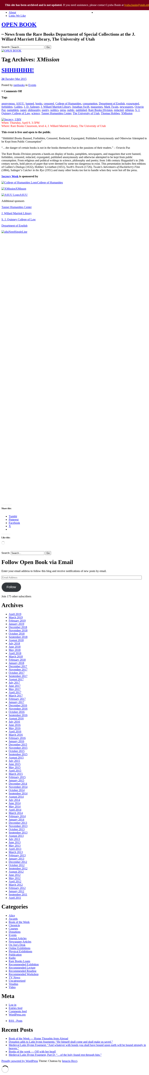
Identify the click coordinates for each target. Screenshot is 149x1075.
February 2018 (17, 659)
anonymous (8, 103)
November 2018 (18, 630)
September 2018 (18, 636)
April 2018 (15, 653)
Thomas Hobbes (110, 113)
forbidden (7, 106)
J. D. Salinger (31, 106)
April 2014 (15, 809)
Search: (5, 47)
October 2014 (17, 790)
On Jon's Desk (17, 944)
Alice (12, 915)
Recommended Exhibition (24, 964)
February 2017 (17, 698)
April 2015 (15, 770)
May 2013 (15, 845)
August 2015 (16, 757)
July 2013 (14, 839)
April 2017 (15, 692)
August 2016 (16, 718)
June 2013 (15, 842)
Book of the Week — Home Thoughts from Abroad (38, 1038)
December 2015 (18, 744)
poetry (45, 110)
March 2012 (16, 884)
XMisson (21, 188)
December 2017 (18, 666)
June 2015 (15, 764)
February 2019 (17, 620)
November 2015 (18, 747)
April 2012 (15, 881)
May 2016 (15, 728)
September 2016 (18, 715)
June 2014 (15, 803)
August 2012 (16, 871)
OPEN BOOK (19, 24)
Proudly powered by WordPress (19, 1061)
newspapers (126, 106)
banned (30, 103)
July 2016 (14, 721)
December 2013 (18, 822)
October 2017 (17, 672)
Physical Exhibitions (20, 951)
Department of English (112, 103)
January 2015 (16, 780)
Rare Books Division (100, 110)
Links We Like (17, 15)
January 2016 (16, 741)
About (12, 12)
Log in (12, 1004)
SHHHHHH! (17, 70)
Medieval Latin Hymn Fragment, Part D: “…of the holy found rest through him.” (55, 1054)
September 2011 (18, 894)
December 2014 (18, 783)
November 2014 (18, 786)
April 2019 (15, 614)
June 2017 (15, 685)
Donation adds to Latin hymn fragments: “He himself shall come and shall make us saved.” (61, 1041)
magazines (97, 106)
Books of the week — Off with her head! (32, 1051)
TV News (14, 977)
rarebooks (19, 85)
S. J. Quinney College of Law (18, 219)
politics (54, 110)
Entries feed (15, 1008)
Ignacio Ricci (69, 1061)
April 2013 (15, 848)
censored (49, 103)
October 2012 (17, 865)
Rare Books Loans (19, 961)
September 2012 (18, 868)
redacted (119, 110)
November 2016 (18, 708)
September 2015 (18, 754)
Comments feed (18, 1011)
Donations (15, 931)
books (38, 103)
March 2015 (16, 773)
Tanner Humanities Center (56, 113)
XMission (126, 113)
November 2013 (18, 826)
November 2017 (18, 669)
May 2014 (15, 806)
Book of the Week (19, 922)
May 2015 (15, 767)
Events (32, 85)
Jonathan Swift (80, 106)
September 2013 (18, 832)
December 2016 (18, 705)
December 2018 (18, 627)
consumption (90, 103)
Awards (13, 918)
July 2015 (14, 760)
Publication (15, 954)
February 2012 (17, 888)
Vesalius (13, 984)
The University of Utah (86, 113)
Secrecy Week (10, 176)
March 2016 (16, 734)
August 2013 (16, 835)
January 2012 (16, 891)
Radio (12, 957)
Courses (13, 928)
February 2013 (17, 855)
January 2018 (16, 663)
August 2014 (16, 796)
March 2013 (16, 852)
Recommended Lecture (22, 967)
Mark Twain (111, 106)
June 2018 (15, 646)
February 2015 (17, 777)
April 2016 (15, 731)
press (63, 110)
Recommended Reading (22, 970)
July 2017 (14, 682)
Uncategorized (17, 980)
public (70, 110)
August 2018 (16, 640)
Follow (11, 587)
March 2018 (16, 656)
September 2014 (18, 793)
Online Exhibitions (19, 948)
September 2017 (18, 676)
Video (12, 987)
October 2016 (17, 711)
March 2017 (16, 695)
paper (23, 110)
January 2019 (16, 623)
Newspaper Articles (20, 941)
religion (129, 110)
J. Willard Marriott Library (56, 106)
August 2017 (16, 679)
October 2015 (17, 751)
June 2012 (15, 874)
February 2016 (17, 738)
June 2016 (15, 725)
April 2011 (15, 897)
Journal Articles (18, 938)
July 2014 (14, 799)
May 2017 (15, 689)
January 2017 (16, 702)
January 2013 (16, 858)
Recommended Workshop (24, 974)
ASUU (20, 103)
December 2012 (18, 861)
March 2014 (16, 813)
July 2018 (14, 643)
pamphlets (13, 110)
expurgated (132, 103)
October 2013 (17, 829)
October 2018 (17, 633)
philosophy (34, 110)
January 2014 (16, 819)
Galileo (18, 106)
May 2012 (15, 878)
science (35, 113)
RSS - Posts (15, 1020)
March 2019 (16, 617)
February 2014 (17, 816)
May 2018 (15, 650)
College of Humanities (68, 103)
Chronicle (14, 925)
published (81, 110)
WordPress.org (17, 1014)
